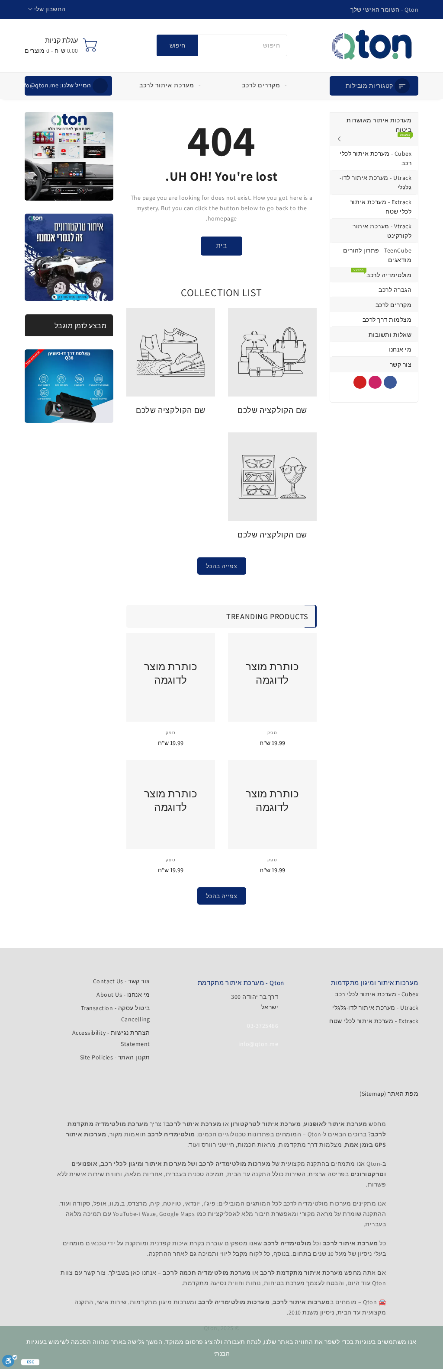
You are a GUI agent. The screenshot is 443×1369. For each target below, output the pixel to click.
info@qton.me (55, 85)
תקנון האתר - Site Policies (115, 1057)
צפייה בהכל (222, 566)
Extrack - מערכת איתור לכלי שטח (373, 1021)
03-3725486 (262, 1026)
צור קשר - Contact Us (121, 981)
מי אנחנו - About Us (123, 994)
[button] (47, 9)
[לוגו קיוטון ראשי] (371, 45)
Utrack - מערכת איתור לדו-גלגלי (375, 1007)
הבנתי (221, 1353)
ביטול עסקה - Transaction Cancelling (115, 1013)
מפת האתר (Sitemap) (389, 1093)
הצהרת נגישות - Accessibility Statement (111, 1038)
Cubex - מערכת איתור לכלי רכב (376, 994)
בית (222, 245)
